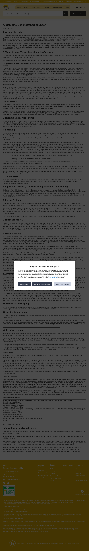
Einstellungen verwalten (62, 284)
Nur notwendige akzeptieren (42, 284)
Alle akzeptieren (24, 284)
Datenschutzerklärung (53, 277)
